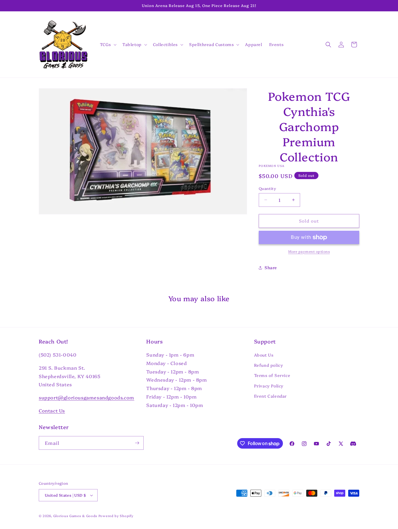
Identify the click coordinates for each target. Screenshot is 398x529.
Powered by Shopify (115, 516)
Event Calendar (270, 396)
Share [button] (271, 267)
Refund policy (268, 365)
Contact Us (52, 410)
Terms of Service (272, 375)
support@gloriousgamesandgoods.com (86, 397)
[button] (107, 44)
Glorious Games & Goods (75, 516)
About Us (264, 355)
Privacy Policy (268, 386)
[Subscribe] (137, 443)
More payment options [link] (309, 251)
